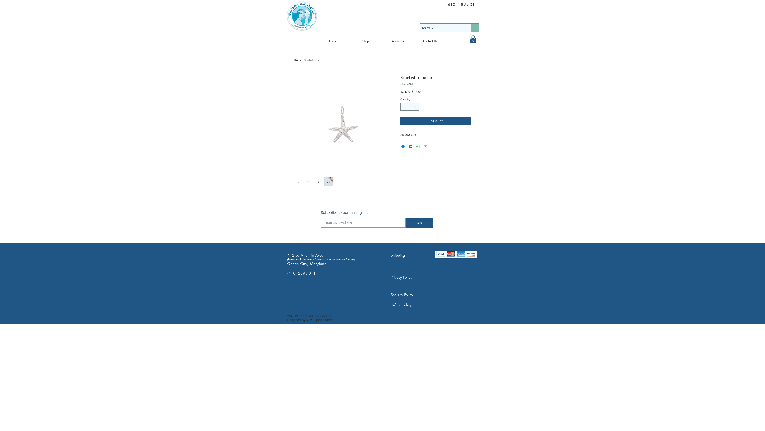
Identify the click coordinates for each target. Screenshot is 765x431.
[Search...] (475, 28)
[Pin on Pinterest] (410, 146)
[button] (473, 39)
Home (298, 60)
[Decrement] (403, 106)
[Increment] (415, 106)
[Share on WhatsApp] (418, 146)
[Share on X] (425, 146)
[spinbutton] (409, 106)
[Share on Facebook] (403, 146)
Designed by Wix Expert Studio (309, 320)
